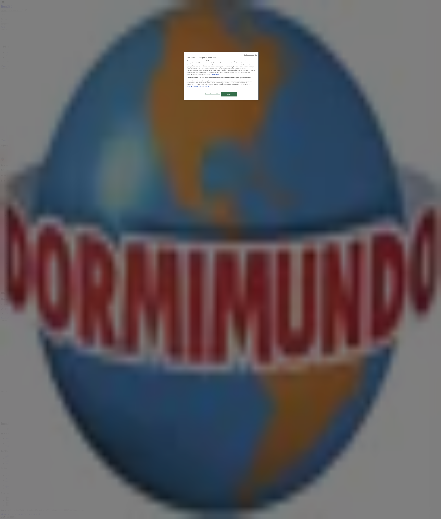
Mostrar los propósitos (212, 94)
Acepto (229, 94)
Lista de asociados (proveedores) (198, 87)
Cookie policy (215, 74)
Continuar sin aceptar (250, 55)
